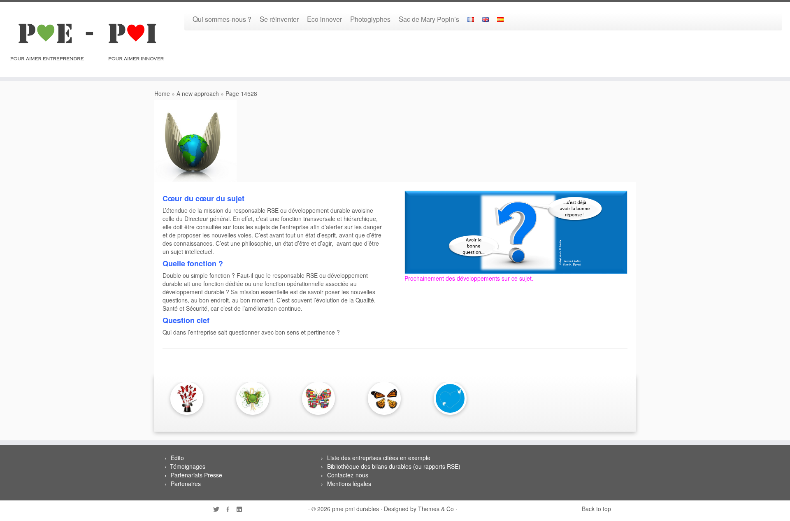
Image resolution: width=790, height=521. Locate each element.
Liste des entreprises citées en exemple (378, 458)
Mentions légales (349, 483)
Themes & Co (436, 509)
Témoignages (187, 466)
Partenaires (186, 483)
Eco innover (324, 19)
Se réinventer (279, 19)
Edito (177, 458)
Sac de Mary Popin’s (429, 19)
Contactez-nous (347, 475)
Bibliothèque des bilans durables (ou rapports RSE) (393, 466)
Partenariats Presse (196, 475)
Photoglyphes (370, 19)
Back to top (596, 509)
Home (162, 93)
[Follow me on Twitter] (219, 509)
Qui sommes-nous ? (222, 19)
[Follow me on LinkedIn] (242, 509)
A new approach (198, 93)
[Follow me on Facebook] (230, 509)
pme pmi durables (355, 509)
